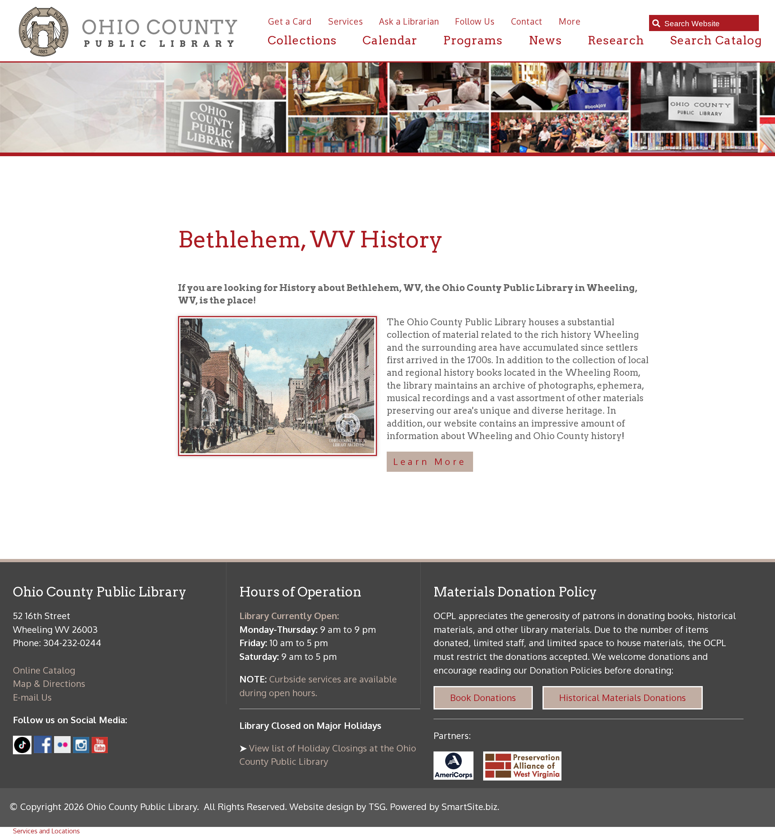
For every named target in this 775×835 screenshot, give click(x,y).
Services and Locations (46, 831)
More (569, 21)
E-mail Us (32, 697)
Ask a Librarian (409, 21)
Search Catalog (716, 40)
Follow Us (474, 21)
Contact (527, 21)
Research (616, 40)
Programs (473, 40)
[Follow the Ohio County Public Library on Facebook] (42, 749)
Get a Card (290, 21)
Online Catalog (44, 670)
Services (345, 21)
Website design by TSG (337, 806)
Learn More (430, 461)
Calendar (389, 40)
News (545, 40)
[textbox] (708, 24)
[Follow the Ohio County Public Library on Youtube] (100, 749)
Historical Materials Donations (622, 697)
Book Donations (483, 697)
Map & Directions (49, 683)
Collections (302, 40)
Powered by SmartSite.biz (443, 806)
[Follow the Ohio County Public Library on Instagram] (80, 749)
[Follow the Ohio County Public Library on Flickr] (62, 749)
